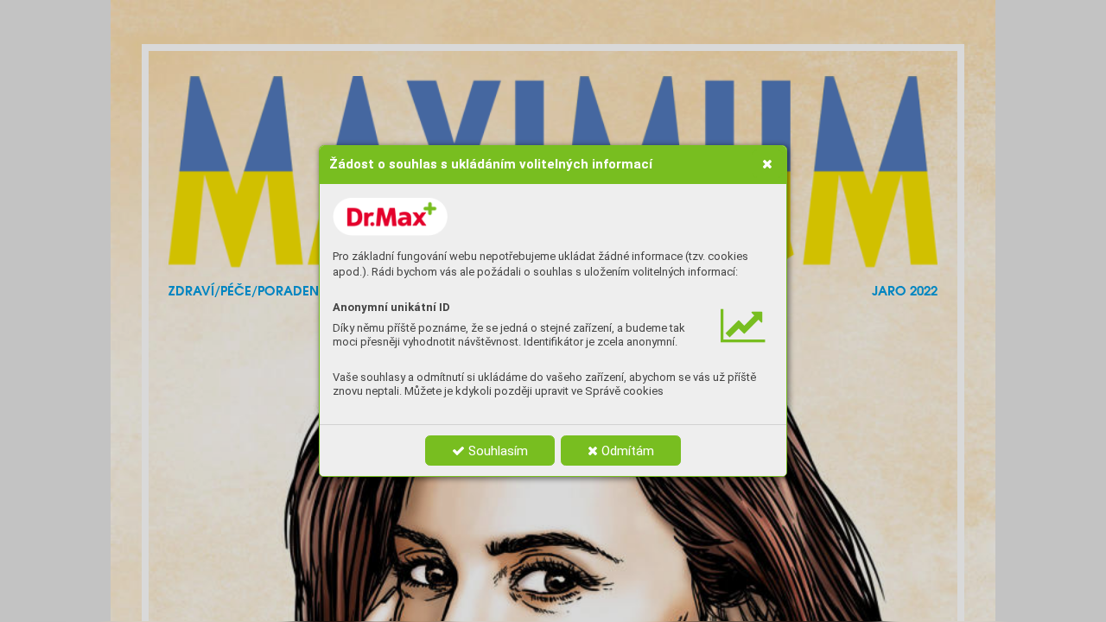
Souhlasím (496, 451)
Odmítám (626, 451)
